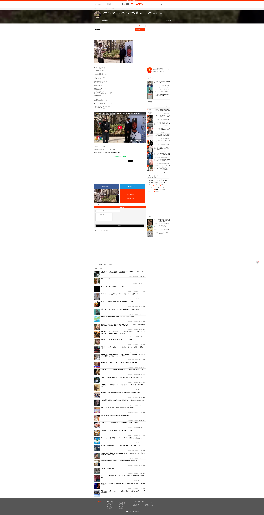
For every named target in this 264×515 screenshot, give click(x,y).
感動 (151, 180)
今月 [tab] (158, 106)
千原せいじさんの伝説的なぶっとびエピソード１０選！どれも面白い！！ (162, 129)
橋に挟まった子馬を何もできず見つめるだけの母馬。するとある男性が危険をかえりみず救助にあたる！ (162, 220)
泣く (163, 182)
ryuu (163, 85)
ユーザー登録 (159, 4)
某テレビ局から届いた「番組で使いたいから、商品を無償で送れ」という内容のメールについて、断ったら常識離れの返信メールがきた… (123, 332)
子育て (165, 188)
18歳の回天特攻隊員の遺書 (107, 468)
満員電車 (164, 189)
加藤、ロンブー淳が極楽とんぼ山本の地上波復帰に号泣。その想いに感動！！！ (162, 160)
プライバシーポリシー (150, 505)
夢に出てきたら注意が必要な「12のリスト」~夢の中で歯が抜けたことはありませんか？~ (123, 438)
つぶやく (130, 158)
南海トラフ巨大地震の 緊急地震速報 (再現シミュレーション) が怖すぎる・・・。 (121, 316)
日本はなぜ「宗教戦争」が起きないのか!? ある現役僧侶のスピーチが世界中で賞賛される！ (122, 347)
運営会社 (135, 505)
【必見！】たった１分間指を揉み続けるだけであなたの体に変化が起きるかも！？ (121, 423)
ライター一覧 (136, 503)
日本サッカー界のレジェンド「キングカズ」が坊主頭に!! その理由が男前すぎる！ (121, 309)
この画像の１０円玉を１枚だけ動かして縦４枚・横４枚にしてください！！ (162, 110)
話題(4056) (168, 20)
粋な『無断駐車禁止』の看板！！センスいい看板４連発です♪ (162, 94)
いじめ (150, 189)
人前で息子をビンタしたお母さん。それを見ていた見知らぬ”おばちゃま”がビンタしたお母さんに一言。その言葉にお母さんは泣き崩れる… (123, 271)
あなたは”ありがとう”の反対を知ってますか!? (112, 286)
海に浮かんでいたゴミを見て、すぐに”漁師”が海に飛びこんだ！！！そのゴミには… (122, 445)
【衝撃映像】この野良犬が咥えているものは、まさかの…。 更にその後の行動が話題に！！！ (122, 385)
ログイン (166, 4)
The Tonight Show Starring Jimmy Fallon (111, 152)
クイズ (150, 191)
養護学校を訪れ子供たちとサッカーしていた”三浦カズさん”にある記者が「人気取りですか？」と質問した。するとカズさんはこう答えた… (123, 355)
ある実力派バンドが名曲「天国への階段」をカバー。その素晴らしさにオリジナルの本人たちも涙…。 (123, 484)
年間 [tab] (166, 106)
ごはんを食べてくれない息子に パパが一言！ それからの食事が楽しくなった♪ (161, 227)
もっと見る (167, 172)
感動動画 (163, 186)
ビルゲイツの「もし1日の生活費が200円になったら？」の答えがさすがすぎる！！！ (122, 369)
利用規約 (147, 504)
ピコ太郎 (158, 188)
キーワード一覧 (148, 503)
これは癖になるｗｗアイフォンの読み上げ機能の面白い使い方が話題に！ (162, 135)
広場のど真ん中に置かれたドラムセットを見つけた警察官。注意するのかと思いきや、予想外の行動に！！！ (123, 491)
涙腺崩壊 (151, 188)
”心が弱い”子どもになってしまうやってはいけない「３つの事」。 (117, 339)
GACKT (157, 189)
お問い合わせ (136, 504)
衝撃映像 (163, 184)
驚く (150, 184)
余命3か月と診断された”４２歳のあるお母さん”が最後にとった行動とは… (119, 460)
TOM (164, 113)
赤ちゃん (156, 186)
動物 (150, 186)
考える (158, 180)
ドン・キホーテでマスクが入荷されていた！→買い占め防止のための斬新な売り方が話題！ (122, 476)
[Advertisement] (119, 35)
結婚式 (157, 191)
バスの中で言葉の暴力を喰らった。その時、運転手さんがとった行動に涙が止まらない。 (123, 377)
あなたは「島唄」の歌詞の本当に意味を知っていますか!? (115, 415)
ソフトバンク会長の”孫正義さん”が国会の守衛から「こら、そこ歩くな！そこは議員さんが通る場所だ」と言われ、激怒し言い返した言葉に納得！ (123, 324)
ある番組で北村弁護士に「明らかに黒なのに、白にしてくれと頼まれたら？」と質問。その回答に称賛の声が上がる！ (123, 453)
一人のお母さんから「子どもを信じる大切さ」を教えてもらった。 (117, 430)
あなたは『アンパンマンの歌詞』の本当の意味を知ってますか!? (117, 301)
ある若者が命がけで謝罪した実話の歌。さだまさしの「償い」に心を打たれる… (162, 123)
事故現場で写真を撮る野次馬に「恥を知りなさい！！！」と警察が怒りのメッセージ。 (162, 154)
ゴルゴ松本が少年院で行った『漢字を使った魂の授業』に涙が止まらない (119, 362)
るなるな (136, 480)
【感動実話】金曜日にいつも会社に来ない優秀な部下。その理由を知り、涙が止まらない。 (122, 400)
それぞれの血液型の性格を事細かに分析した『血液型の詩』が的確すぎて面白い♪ (121, 392)
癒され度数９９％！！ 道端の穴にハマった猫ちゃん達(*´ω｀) (161, 232)
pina (163, 98)
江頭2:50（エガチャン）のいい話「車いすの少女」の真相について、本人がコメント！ (162, 117)
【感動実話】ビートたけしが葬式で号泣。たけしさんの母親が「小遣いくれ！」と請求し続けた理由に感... (162, 167)
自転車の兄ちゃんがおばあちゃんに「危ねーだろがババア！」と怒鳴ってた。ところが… (123, 294)
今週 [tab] (151, 106)
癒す (151, 182)
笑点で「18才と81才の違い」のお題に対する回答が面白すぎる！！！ (118, 407)
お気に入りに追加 (141, 29)
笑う (144, 25)
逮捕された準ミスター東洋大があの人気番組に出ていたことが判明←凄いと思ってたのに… (162, 148)
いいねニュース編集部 (132, 276)
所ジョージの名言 (107, 279)
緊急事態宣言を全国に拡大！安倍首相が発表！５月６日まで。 (162, 82)
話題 (141, 25)
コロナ (157, 184)
